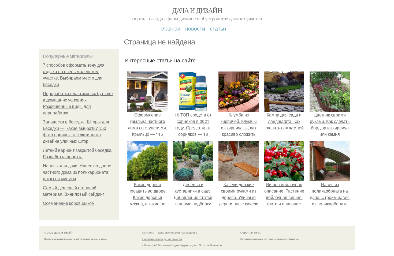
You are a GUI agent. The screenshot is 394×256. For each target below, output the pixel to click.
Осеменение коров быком (69, 203)
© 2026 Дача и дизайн (58, 232)
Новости (195, 28)
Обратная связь (250, 232)
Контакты (148, 232)
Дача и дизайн (197, 10)
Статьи (218, 28)
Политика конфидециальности (162, 239)
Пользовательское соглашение (177, 232)
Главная (170, 28)
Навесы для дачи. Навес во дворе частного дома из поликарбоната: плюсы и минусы (77, 172)
